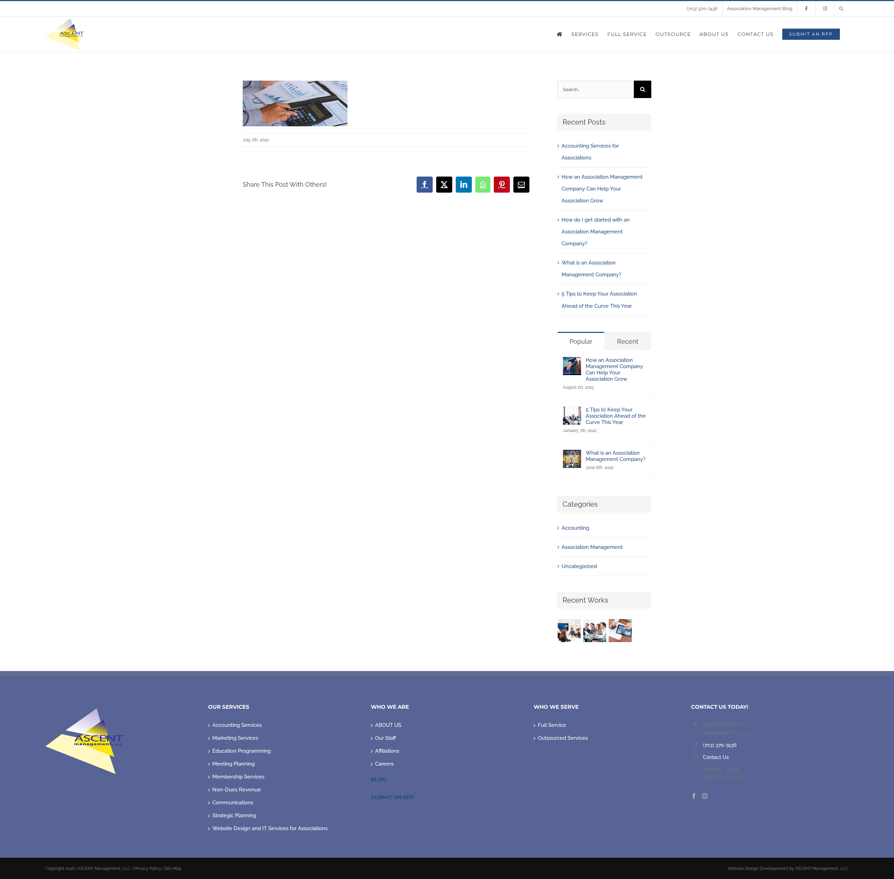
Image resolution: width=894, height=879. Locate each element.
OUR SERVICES (228, 706)
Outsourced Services (563, 738)
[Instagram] (705, 796)
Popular (581, 341)
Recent (627, 341)
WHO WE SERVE (556, 706)
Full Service (552, 725)
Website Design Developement (758, 868)
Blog (379, 779)
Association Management (592, 547)
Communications (232, 802)
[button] (841, 8)
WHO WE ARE (390, 706)
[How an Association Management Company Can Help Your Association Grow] (572, 363)
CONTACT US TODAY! (719, 706)
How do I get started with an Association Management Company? (596, 232)
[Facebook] (694, 796)
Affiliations (387, 751)
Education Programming (241, 751)
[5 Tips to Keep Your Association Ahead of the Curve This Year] (572, 412)
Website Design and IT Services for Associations (270, 828)
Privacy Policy (147, 868)
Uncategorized (579, 566)
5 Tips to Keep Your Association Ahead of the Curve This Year (616, 416)
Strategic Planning (234, 815)
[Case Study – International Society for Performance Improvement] (569, 630)
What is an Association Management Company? (615, 456)
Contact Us (716, 757)
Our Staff (385, 738)
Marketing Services (235, 738)
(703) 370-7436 (720, 745)
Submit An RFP (392, 797)
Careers (384, 764)
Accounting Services (237, 725)
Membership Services (238, 777)
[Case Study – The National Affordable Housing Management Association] (595, 630)
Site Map (172, 868)
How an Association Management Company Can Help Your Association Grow (602, 189)
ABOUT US (388, 725)
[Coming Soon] (620, 630)
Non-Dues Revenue (236, 790)
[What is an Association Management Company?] (572, 456)
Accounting (575, 528)
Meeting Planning (233, 764)
